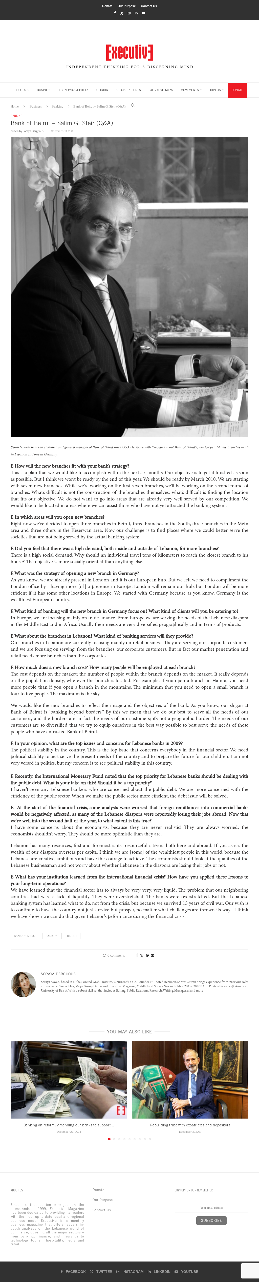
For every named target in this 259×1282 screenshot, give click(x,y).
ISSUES (21, 90)
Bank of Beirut (25, 935)
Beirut (72, 935)
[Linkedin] (136, 13)
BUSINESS (44, 90)
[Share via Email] (152, 956)
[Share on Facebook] (137, 956)
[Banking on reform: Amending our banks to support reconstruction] (69, 1080)
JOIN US (215, 90)
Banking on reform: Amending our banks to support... (69, 1125)
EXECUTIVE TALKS (160, 90)
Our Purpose (127, 6)
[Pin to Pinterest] (147, 956)
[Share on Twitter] (142, 956)
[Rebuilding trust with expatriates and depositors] (190, 1080)
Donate (107, 6)
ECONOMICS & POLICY (74, 90)
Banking (52, 935)
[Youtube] (143, 13)
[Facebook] (115, 13)
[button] (17, 1090)
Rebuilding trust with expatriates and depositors (190, 1125)
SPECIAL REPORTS (128, 90)
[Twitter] (121, 13)
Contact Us (149, 6)
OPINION (102, 90)
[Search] (132, 105)
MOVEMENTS (190, 90)
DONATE (237, 90)
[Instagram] (129, 13)
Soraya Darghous (33, 131)
